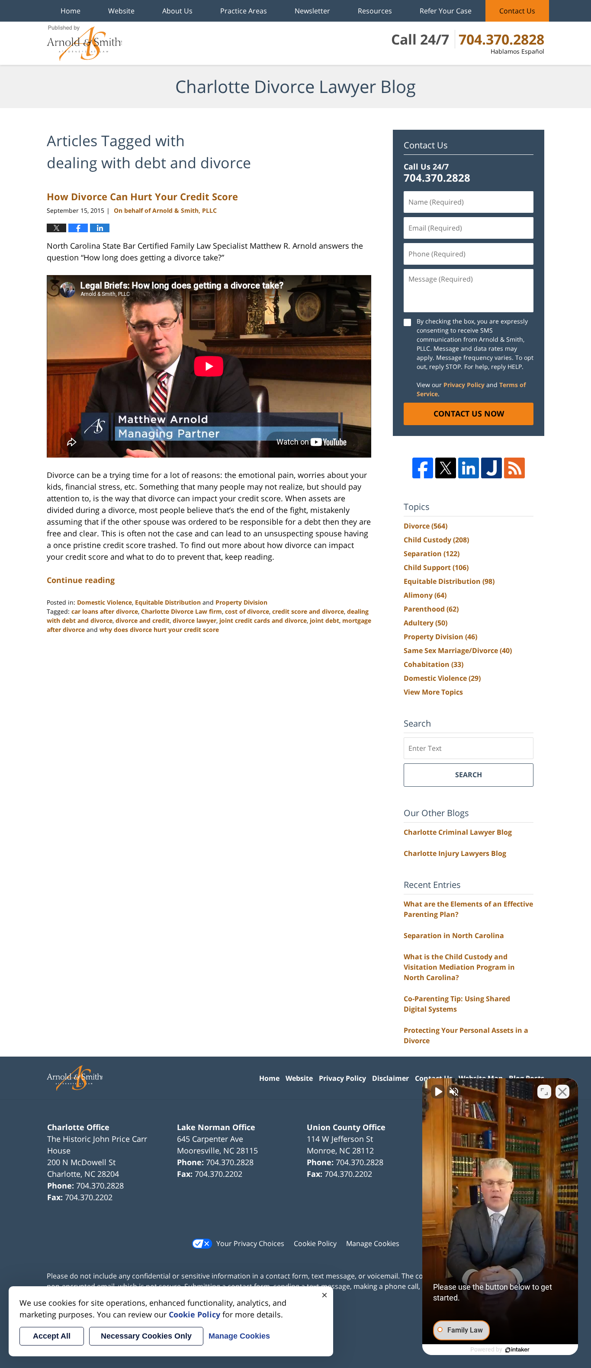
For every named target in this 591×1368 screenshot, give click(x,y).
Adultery (425, 623)
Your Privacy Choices (250, 1243)
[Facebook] (422, 468)
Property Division (241, 602)
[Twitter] (445, 468)
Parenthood (431, 609)
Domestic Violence (104, 602)
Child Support (436, 567)
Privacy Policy (464, 385)
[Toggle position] (544, 1092)
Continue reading (81, 580)
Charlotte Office (78, 1127)
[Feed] (514, 468)
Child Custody (436, 540)
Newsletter (312, 11)
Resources (375, 11)
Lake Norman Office (216, 1127)
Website (121, 11)
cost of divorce (247, 611)
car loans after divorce (104, 611)
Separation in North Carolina (454, 935)
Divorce (425, 526)
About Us (177, 11)
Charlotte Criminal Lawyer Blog (458, 832)
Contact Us (517, 11)
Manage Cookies (372, 1243)
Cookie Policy (315, 1243)
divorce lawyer (194, 620)
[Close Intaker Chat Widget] (562, 1092)
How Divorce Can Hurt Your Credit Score (142, 196)
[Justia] (491, 468)
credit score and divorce (308, 611)
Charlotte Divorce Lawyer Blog (84, 43)
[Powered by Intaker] (517, 1349)
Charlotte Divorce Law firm (181, 611)
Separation (431, 553)
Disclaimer (390, 1078)
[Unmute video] (438, 1092)
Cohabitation (433, 664)
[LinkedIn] (468, 468)
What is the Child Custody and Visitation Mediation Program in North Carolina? (459, 967)
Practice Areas (243, 11)
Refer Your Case (446, 11)
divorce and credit (143, 620)
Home (70, 11)
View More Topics (433, 692)
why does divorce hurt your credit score (159, 629)
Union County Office (346, 1127)
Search (468, 774)
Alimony (425, 595)
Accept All (52, 1336)
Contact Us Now (469, 413)
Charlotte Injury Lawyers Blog (455, 853)
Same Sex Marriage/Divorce (458, 650)
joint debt (324, 620)
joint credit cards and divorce (263, 620)
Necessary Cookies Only (146, 1336)
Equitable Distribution (168, 602)
